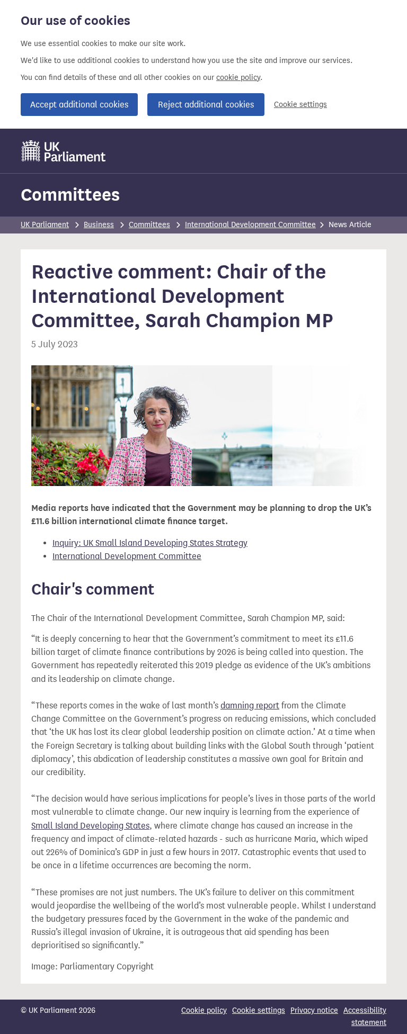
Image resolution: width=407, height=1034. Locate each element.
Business (99, 224)
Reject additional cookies (206, 105)
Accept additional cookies (79, 105)
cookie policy (238, 77)
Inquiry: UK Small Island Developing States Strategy (149, 543)
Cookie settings (300, 104)
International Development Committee (250, 224)
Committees (70, 194)
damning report (249, 705)
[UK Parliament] (64, 151)
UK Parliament (45, 224)
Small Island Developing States (90, 826)
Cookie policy (204, 1010)
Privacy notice (314, 1010)
